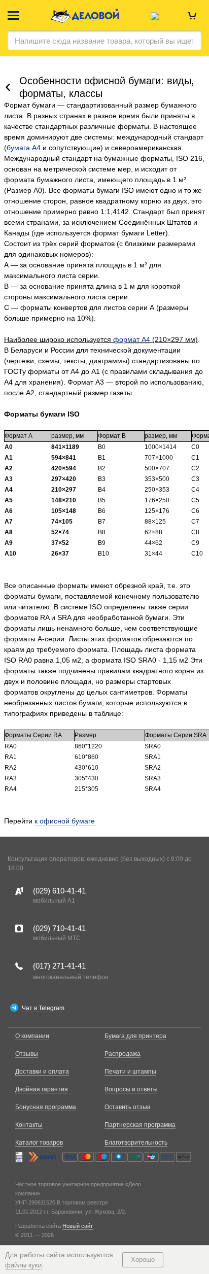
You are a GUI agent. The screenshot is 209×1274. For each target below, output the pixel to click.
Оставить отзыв (127, 1107)
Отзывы (26, 1053)
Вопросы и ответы (131, 1089)
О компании (32, 1036)
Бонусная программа (45, 1107)
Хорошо (143, 1259)
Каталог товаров (39, 1142)
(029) (59, 890)
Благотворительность (135, 1142)
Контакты (29, 1124)
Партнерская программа (140, 1124)
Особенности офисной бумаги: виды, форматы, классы (106, 87)
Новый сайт (77, 1226)
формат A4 (131, 339)
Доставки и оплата (42, 1071)
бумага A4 (24, 148)
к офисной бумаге (64, 821)
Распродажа (122, 1053)
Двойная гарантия (41, 1089)
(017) (59, 965)
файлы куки (23, 1265)
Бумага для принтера (135, 1036)
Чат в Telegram (43, 1008)
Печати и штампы (130, 1071)
